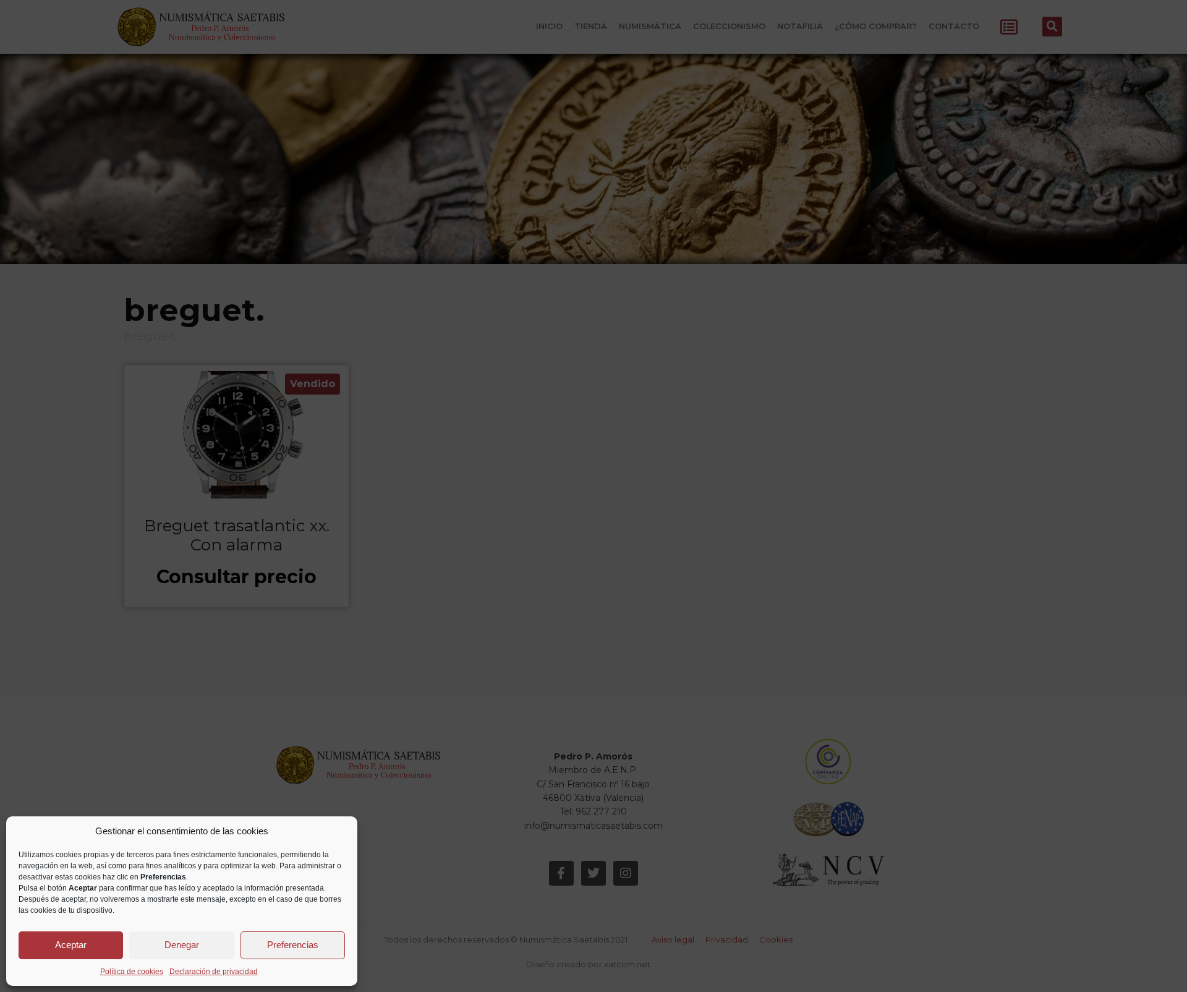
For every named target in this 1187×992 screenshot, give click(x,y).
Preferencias (292, 944)
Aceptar (71, 944)
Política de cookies (131, 971)
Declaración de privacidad (213, 971)
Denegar (181, 944)
